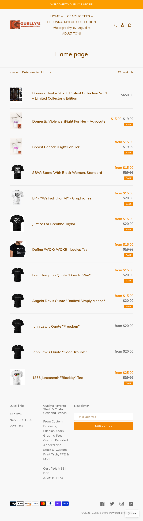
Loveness (16, 425)
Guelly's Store (100, 512)
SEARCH (16, 414)
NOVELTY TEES (21, 420)
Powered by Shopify (121, 512)
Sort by (14, 72)
